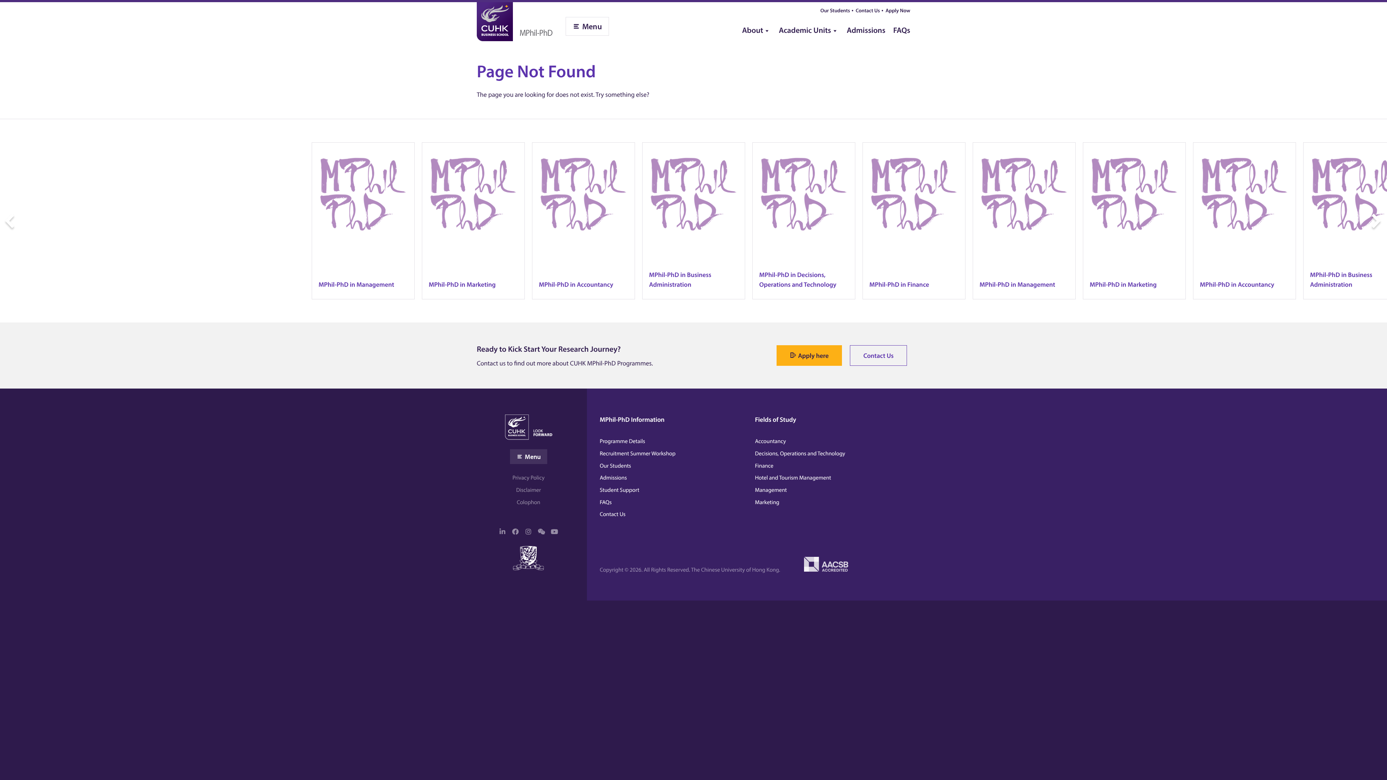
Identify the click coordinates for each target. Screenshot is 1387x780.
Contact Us (868, 10)
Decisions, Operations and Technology (800, 453)
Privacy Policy (529, 477)
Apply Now (898, 10)
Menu (592, 26)
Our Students (835, 10)
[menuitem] (756, 28)
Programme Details (622, 441)
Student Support (619, 490)
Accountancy (770, 441)
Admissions (866, 30)
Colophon (528, 502)
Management (771, 490)
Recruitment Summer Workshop (638, 453)
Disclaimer (528, 490)
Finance (764, 465)
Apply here (813, 355)
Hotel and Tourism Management (793, 477)
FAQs (901, 30)
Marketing (767, 502)
